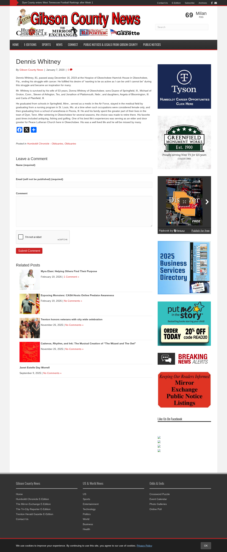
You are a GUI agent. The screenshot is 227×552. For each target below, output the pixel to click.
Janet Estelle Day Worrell (35, 367)
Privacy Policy (144, 545)
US (84, 490)
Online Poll (156, 505)
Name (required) (25, 165)
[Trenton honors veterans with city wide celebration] (30, 327)
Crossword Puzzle (160, 490)
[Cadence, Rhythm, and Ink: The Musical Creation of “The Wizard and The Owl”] (30, 352)
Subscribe (190, 3)
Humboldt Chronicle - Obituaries (45, 143)
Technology (89, 505)
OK (206, 545)
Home (15, 44)
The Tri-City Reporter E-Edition (33, 505)
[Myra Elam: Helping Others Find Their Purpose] (30, 279)
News (59, 44)
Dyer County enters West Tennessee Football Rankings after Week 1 (57, 2)
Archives (203, 3)
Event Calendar (158, 495)
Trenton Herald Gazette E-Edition (34, 510)
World (86, 515)
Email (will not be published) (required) (39, 179)
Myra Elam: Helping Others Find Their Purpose (69, 271)
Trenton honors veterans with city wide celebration (72, 319)
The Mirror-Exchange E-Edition (33, 500)
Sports (46, 44)
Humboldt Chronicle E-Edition (32, 495)
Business (88, 520)
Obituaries (70, 143)
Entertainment (91, 500)
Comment (21, 193)
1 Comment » (71, 276)
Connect (73, 44)
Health (86, 525)
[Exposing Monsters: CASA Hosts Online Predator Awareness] (30, 303)
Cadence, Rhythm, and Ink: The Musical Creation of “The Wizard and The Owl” (88, 343)
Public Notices (152, 44)
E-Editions (30, 44)
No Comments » (73, 300)
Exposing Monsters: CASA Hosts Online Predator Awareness (77, 295)
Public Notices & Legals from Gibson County (111, 44)
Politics (87, 510)
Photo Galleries (158, 500)
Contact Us (162, 3)
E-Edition (176, 3)
